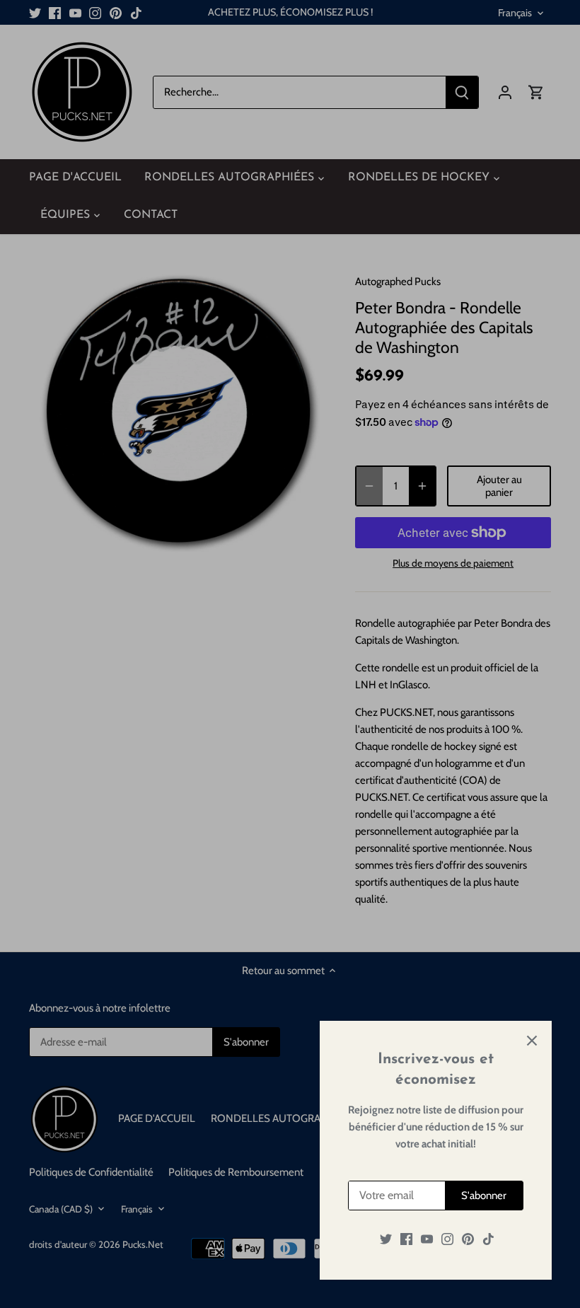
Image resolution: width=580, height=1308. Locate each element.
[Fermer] (531, 1040)
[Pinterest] (468, 1239)
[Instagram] (447, 1239)
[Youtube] (427, 1239)
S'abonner (483, 1195)
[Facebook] (406, 1239)
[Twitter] (386, 1239)
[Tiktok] (488, 1239)
